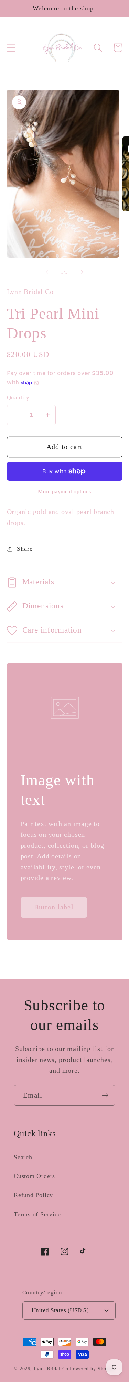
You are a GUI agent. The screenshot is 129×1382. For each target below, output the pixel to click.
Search (23, 1157)
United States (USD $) (60, 1310)
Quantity (18, 397)
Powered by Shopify (92, 1368)
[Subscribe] (105, 1095)
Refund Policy (33, 1195)
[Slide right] (81, 272)
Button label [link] (54, 907)
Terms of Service (37, 1214)
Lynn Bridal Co (51, 1368)
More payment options (64, 491)
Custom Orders (34, 1176)
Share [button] (24, 548)
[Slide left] (47, 272)
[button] (11, 47)
